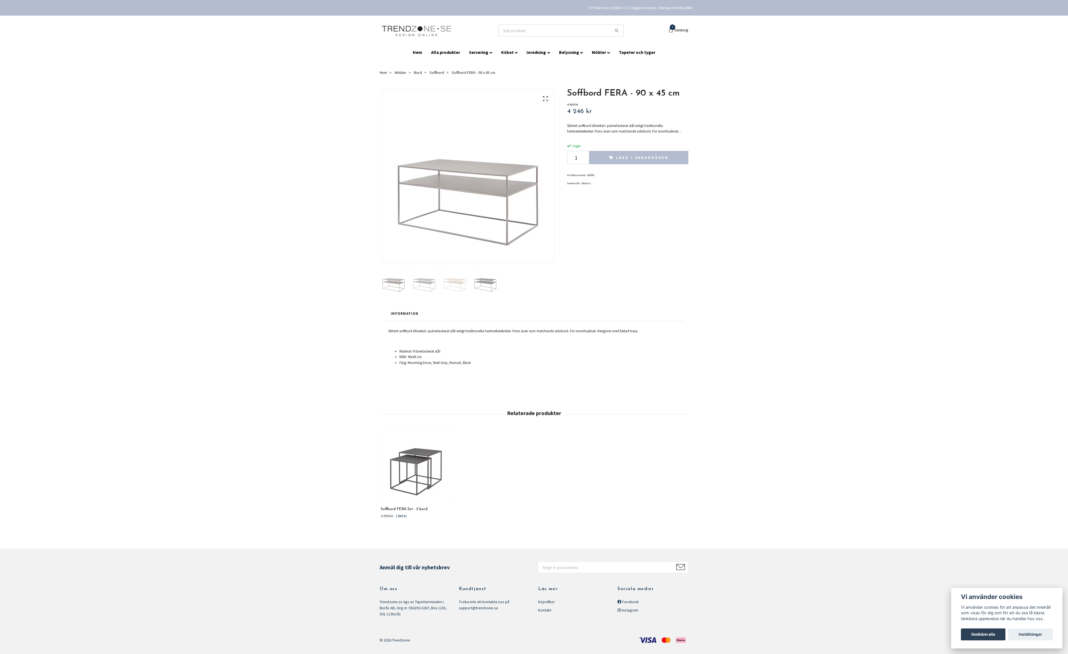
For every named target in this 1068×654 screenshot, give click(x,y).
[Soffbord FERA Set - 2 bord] (417, 467)
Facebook (630, 601)
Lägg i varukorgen (642, 157)
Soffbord (436, 72)
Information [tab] (404, 313)
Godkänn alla (983, 634)
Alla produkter (445, 52)
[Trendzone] (417, 30)
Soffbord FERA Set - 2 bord (404, 509)
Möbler (599, 52)
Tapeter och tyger (637, 52)
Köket (507, 52)
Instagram (629, 610)
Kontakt (544, 610)
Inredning (536, 52)
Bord (418, 72)
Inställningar (1030, 634)
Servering (478, 52)
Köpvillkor (546, 601)
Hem (417, 52)
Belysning (569, 52)
